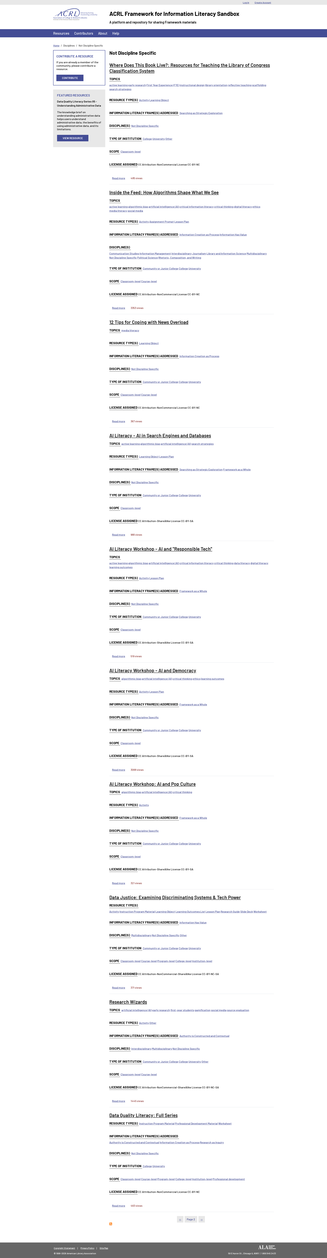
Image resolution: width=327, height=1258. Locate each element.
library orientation (216, 85)
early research (137, 85)
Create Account (263, 2)
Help (115, 33)
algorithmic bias (138, 206)
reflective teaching (240, 85)
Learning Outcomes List (190, 911)
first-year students (182, 1010)
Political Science (147, 257)
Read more (118, 178)
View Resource (73, 138)
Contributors (83, 33)
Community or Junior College (160, 268)
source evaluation (238, 1010)
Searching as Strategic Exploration (201, 113)
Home (56, 45)
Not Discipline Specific (145, 125)
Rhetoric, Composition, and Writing (179, 257)
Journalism (199, 253)
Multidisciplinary (257, 253)
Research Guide (230, 911)
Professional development (229, 1179)
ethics (256, 206)
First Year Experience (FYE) (162, 85)
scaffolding (259, 85)
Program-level (166, 961)
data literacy (242, 563)
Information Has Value (233, 234)
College (147, 138)
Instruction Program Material (137, 911)
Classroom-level (131, 151)
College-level (183, 961)
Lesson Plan (181, 221)
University (158, 138)
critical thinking (223, 206)
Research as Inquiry (212, 1142)
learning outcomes (121, 567)
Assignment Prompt (161, 221)
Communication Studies (124, 253)
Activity (144, 100)
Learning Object (159, 100)
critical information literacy (197, 206)
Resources (61, 33)
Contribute (70, 77)
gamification (203, 1010)
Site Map (104, 1248)
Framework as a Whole (237, 469)
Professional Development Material (196, 1123)
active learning (118, 85)
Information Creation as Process (199, 234)
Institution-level (202, 961)
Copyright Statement (64, 1248)
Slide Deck (246, 911)
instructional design (192, 85)
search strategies (120, 89)
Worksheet (260, 911)
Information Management (155, 253)
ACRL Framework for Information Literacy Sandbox (174, 13)
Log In (246, 2)
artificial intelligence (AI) (164, 206)
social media (135, 210)
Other (168, 138)
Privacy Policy (87, 1248)
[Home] (75, 11)
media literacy (118, 210)
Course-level (149, 281)
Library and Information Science (226, 253)
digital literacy (243, 206)
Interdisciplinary (182, 253)
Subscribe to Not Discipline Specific (110, 1224)
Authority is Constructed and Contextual (204, 1035)
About (102, 33)
